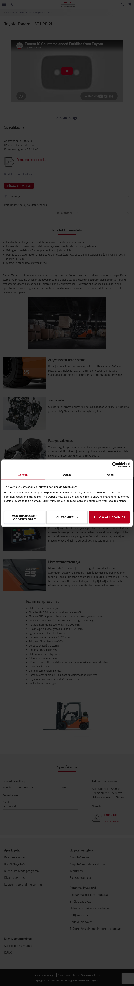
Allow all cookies (109, 517)
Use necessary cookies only (24, 517)
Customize (65, 517)
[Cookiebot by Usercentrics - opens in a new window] (114, 464)
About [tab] (111, 474)
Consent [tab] (23, 474)
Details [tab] (67, 474)
